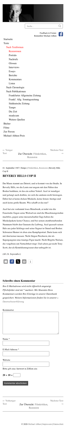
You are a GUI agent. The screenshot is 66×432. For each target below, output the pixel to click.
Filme (6, 127)
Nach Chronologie (15, 87)
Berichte (13, 75)
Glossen (13, 63)
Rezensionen (15, 51)
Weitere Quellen (17, 119)
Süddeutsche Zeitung (19, 103)
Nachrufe (13, 59)
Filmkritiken (39, 153)
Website (6, 359)
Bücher (7, 123)
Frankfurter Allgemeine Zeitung (25, 95)
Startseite (8, 39)
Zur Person (9, 131)
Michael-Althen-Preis (14, 135)
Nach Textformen (14, 47)
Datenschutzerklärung (13, 301)
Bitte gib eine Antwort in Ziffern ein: (20, 368)
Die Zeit (13, 111)
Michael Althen (34, 424)
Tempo (12, 107)
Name (6, 338)
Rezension (32, 157)
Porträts (13, 55)
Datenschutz (58, 424)
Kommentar (8, 309)
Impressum (47, 424)
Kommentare (15, 79)
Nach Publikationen (16, 91)
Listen (12, 83)
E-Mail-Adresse (11, 349)
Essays (12, 71)
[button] (6, 261)
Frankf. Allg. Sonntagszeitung (24, 99)
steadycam (14, 115)
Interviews (14, 67)
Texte (6, 43)
